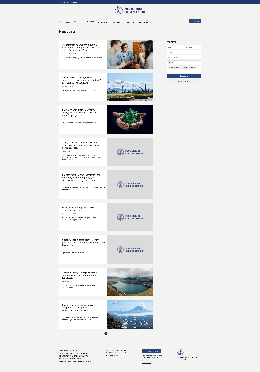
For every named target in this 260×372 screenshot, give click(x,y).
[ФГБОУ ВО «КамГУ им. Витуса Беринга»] (184, 69)
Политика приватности (185, 365)
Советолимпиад (130, 21)
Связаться (62, 2)
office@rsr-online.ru (72, 2)
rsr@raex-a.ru (146, 363)
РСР (60, 21)
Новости (77, 21)
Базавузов (67, 21)
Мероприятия (89, 21)
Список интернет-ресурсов (68, 350)
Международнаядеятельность (144, 21)
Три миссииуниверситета (103, 21)
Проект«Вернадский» (117, 21)
